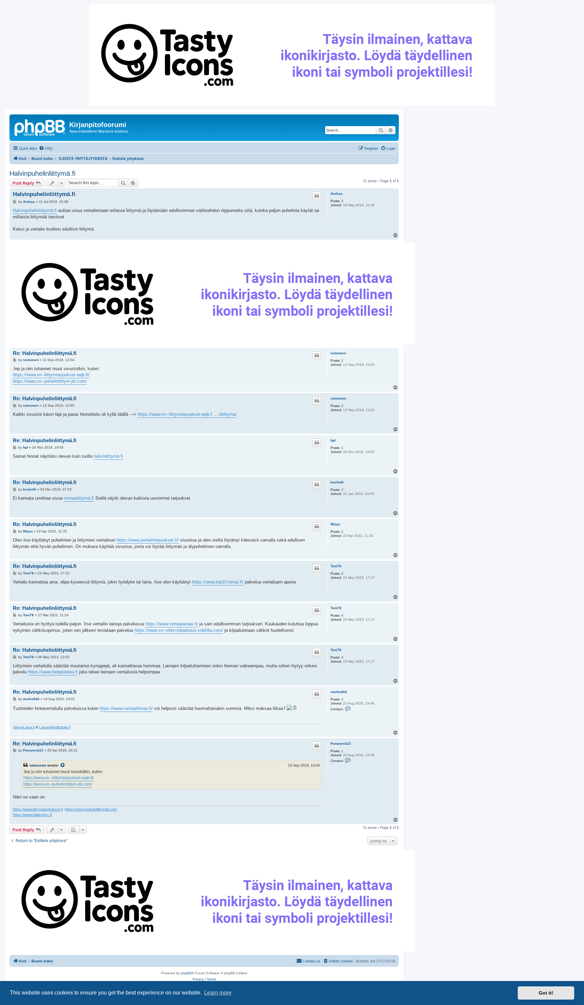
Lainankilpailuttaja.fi (54, 727)
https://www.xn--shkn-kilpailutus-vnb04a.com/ (179, 630)
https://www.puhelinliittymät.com (91, 809)
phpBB (186, 973)
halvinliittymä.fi (108, 456)
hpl (333, 440)
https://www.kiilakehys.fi (32, 815)
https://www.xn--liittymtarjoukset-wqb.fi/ (51, 374)
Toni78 (336, 566)
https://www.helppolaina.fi (53, 671)
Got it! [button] (546, 993)
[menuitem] (45, 148)
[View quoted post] (63, 765)
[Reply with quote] (316, 196)
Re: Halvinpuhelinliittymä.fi (44, 353)
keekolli (337, 482)
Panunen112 (341, 743)
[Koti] (40, 127)
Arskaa (336, 193)
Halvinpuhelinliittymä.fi (42, 173)
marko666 (339, 692)
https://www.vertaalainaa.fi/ (171, 623)
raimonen (338, 353)
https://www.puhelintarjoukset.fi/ (148, 540)
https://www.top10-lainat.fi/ (218, 581)
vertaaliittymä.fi (79, 498)
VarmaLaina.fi (24, 727)
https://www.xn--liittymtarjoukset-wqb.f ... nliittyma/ (187, 414)
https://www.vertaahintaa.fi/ (126, 708)
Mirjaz (335, 524)
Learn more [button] (218, 993)
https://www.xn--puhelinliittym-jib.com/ (50, 381)
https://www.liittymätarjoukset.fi (38, 809)
